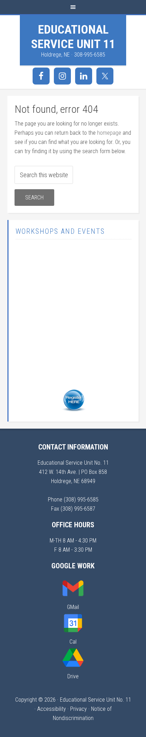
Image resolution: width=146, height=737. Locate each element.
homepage (109, 132)
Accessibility (51, 709)
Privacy (78, 709)
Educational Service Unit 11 (73, 36)
